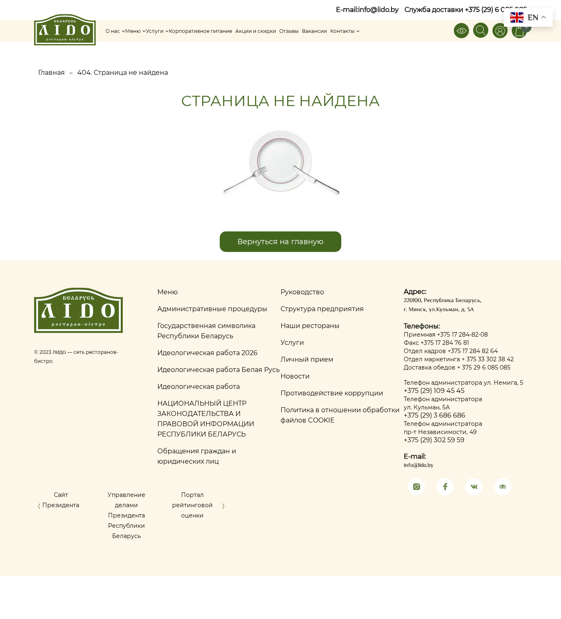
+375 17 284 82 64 (473, 351)
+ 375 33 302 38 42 (488, 359)
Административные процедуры (212, 309)
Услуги (154, 31)
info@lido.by (378, 10)
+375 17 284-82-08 (462, 334)
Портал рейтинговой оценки (192, 505)
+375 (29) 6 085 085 (496, 10)
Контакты (342, 31)
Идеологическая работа (198, 386)
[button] (39, 508)
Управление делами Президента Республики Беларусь (126, 515)
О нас (113, 31)
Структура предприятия (322, 309)
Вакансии (314, 31)
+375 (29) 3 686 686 (434, 415)
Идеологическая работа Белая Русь (218, 370)
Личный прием (306, 359)
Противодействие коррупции (331, 393)
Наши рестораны (310, 326)
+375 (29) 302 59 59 (434, 440)
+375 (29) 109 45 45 (434, 391)
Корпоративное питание (200, 31)
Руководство (302, 292)
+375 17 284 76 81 (445, 342)
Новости (295, 376)
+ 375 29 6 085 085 (483, 367)
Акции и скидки (255, 31)
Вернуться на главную (280, 241)
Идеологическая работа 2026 (207, 353)
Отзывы (289, 31)
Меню (132, 31)
